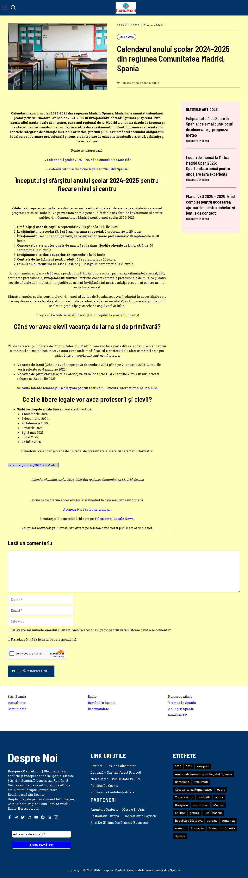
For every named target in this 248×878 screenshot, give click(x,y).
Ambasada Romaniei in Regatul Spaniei (203, 774)
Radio (92, 696)
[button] (13, 7)
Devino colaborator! (121, 766)
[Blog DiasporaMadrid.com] (126, 7)
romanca (228, 820)
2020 (178, 766)
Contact (96, 766)
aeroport (203, 766)
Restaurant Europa (104, 816)
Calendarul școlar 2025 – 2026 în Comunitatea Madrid (88, 160)
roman (212, 820)
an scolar (128, 83)
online (180, 813)
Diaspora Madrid (154, 25)
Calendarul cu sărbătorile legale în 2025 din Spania (88, 169)
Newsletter (99, 779)
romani (180, 828)
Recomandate (98, 709)
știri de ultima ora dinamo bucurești (119, 822)
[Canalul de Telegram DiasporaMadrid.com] (16, 817)
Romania (197, 828)
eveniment (200, 805)
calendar (142, 83)
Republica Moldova (188, 820)
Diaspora (181, 805)
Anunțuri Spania (181, 709)
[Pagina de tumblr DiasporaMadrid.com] (56, 817)
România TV (177, 715)
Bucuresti (201, 782)
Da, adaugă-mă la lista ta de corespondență (43, 639)
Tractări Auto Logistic (140, 816)
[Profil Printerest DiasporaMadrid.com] (43, 817)
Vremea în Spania (182, 703)
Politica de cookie (104, 785)
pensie (195, 813)
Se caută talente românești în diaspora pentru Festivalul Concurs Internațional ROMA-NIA (87, 388)
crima (218, 797)
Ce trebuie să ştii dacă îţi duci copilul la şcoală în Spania (94, 315)
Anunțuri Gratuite (104, 809)
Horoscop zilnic (180, 696)
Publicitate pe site (126, 779)
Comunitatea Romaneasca (193, 789)
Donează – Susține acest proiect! (115, 772)
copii (221, 789)
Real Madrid (213, 813)
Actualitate (17, 703)
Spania (180, 836)
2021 (189, 766)
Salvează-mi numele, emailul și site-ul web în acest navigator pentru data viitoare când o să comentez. (92, 630)
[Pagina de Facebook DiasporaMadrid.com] (9, 817)
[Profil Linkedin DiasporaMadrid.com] (49, 817)
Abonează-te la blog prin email (86, 509)
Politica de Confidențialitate (112, 792)
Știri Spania (17, 696)
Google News (123, 519)
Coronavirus (184, 797)
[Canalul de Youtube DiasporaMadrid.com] (36, 817)
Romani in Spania (221, 828)
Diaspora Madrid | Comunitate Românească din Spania (141, 870)
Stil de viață (127, 37)
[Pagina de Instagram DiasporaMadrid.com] (29, 817)
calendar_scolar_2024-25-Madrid (33, 465)
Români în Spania (101, 703)
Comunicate (17, 709)
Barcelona (182, 782)
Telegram (102, 519)
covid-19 (204, 797)
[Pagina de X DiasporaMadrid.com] (23, 817)
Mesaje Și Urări (134, 809)
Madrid (154, 83)
